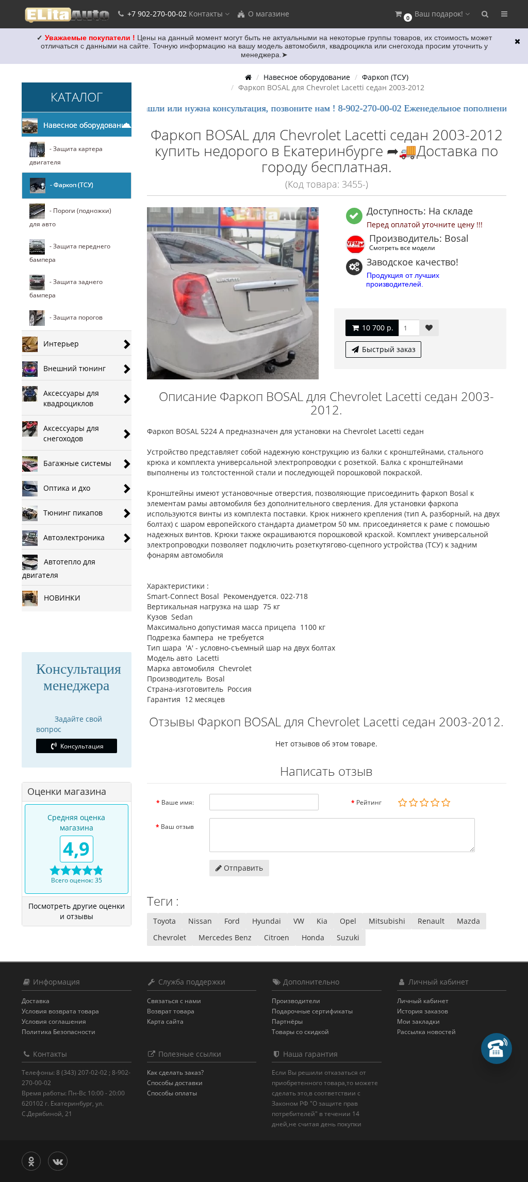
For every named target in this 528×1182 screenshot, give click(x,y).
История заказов (422, 1011)
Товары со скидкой (300, 1031)
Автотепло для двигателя (58, 567)
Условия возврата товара (60, 1011)
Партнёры (287, 1021)
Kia (322, 921)
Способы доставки (175, 1082)
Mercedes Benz (225, 937)
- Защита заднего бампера (66, 288)
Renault (431, 921)
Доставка (36, 1000)
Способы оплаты (172, 1093)
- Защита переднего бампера (69, 253)
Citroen (276, 937)
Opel (348, 921)
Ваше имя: (177, 802)
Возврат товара (170, 1011)
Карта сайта (165, 1021)
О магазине (267, 14)
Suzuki (348, 937)
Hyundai (266, 921)
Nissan (200, 921)
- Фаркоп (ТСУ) (69, 184)
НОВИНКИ (59, 597)
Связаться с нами (174, 1000)
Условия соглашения (54, 1021)
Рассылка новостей (426, 1031)
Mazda (468, 921)
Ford (232, 921)
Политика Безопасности (58, 1031)
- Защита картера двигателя (66, 155)
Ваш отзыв (177, 826)
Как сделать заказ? (175, 1072)
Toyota (164, 921)
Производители (296, 1000)
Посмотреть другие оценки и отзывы (76, 911)
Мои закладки (418, 1021)
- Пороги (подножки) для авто (70, 217)
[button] (431, 14)
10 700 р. (376, 327)
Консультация (81, 746)
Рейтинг (369, 802)
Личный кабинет (423, 1000)
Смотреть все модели (402, 247)
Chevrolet (169, 937)
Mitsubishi (387, 921)
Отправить (242, 868)
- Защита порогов (74, 317)
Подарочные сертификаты (312, 1011)
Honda (313, 937)
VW (298, 921)
